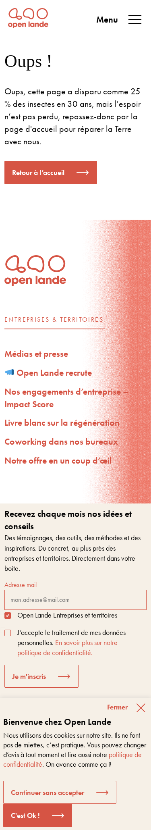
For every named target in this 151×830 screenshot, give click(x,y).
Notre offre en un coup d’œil (58, 460)
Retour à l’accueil (38, 172)
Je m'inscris (29, 676)
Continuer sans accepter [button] (47, 792)
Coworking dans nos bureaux (61, 441)
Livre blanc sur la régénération (62, 423)
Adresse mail (20, 584)
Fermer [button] (117, 706)
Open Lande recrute (53, 373)
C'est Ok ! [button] (25, 815)
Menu (107, 19)
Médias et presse (36, 354)
